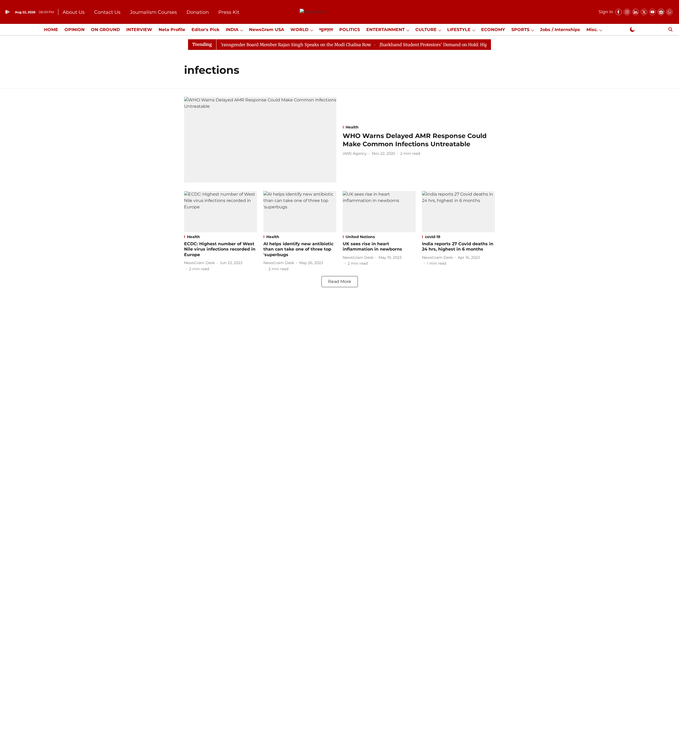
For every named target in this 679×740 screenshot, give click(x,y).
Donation (197, 12)
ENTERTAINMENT (385, 29)
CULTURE (426, 29)
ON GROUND (105, 29)
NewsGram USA (266, 29)
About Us (74, 12)
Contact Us (107, 12)
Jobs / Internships (560, 29)
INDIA (232, 29)
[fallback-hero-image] (260, 140)
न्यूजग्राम (326, 29)
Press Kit (228, 12)
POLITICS (349, 29)
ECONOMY (493, 29)
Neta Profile (172, 29)
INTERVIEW (139, 29)
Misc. (592, 29)
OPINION (74, 29)
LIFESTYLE (459, 29)
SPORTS (520, 29)
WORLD (299, 29)
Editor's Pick (205, 29)
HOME (51, 29)
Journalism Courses (153, 12)
